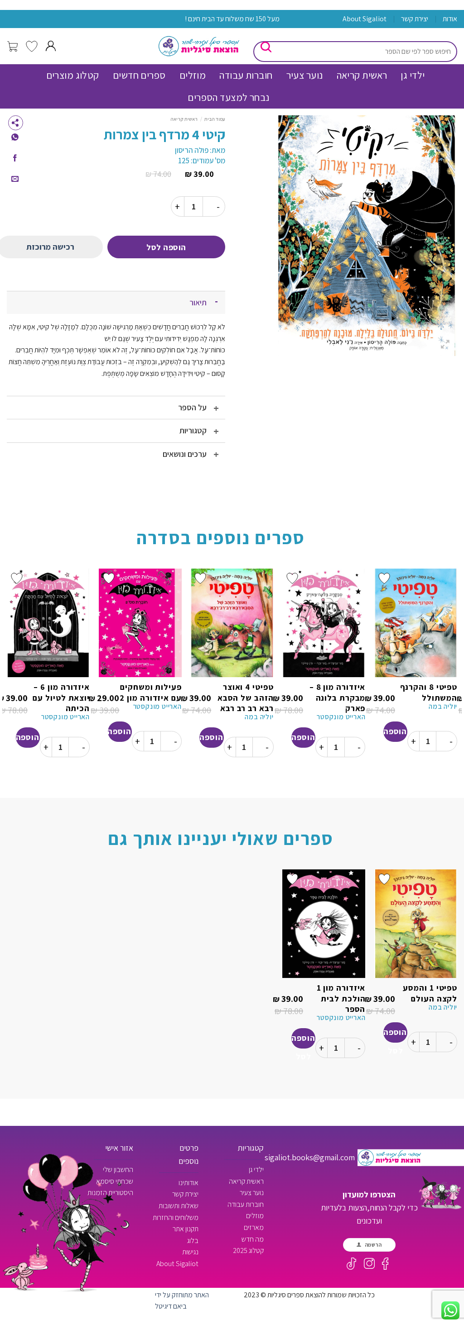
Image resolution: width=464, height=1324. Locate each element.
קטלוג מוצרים (72, 75)
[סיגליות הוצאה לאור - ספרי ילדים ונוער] (199, 46)
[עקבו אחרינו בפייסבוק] (387, 1264)
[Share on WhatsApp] (15, 137)
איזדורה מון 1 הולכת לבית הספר (341, 998)
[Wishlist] (32, 46)
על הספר (192, 407)
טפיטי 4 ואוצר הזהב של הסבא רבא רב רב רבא (245, 697)
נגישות (190, 1252)
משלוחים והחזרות (175, 1217)
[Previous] (457, 671)
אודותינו (188, 1182)
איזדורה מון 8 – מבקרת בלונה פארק (337, 697)
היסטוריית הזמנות (110, 1192)
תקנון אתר (185, 1229)
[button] (13, 46)
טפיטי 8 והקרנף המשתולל (428, 692)
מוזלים (192, 75)
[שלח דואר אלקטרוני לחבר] (15, 179)
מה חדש (253, 1239)
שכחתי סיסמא (114, 1181)
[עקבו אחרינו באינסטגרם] (369, 1263)
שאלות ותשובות (178, 1205)
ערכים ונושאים (185, 454)
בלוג (192, 1240)
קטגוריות (193, 430)
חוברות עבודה (245, 75)
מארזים (254, 1227)
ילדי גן (413, 75)
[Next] (7, 671)
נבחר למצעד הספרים (228, 97)
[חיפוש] (268, 46)
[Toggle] (216, 302)
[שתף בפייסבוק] (15, 158)
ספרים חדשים (139, 75)
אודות (450, 19)
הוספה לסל (166, 247)
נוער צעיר (304, 75)
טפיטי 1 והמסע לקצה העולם (430, 992)
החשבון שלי (118, 1169)
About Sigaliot (365, 19)
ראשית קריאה (362, 75)
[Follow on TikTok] (352, 1264)
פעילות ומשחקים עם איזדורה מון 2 (150, 692)
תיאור (198, 302)
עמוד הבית (214, 119)
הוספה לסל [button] (395, 734)
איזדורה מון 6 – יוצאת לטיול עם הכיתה (61, 697)
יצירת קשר (414, 19)
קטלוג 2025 (248, 1250)
